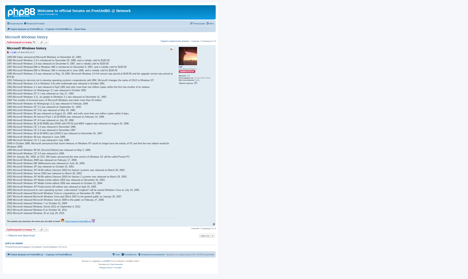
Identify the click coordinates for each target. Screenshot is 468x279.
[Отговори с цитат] (171, 49)
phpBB (106, 261)
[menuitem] (34, 23)
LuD (180, 67)
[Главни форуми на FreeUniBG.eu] (21, 12)
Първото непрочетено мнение (175, 41)
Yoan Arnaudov (116, 264)
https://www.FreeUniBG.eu (78, 221)
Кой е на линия (14, 243)
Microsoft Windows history (26, 37)
